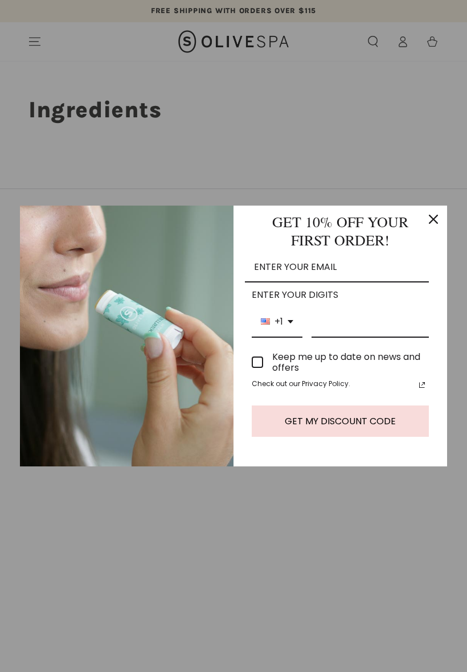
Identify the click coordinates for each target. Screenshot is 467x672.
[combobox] (277, 322)
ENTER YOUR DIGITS (295, 294)
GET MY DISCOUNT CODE (340, 421)
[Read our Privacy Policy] (422, 385)
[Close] (433, 219)
